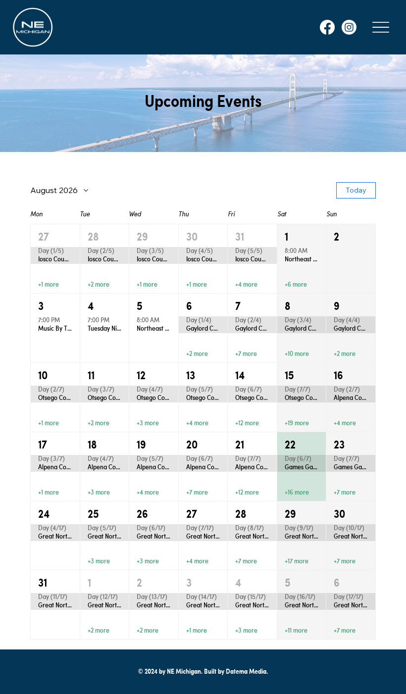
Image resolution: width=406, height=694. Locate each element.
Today (356, 190)
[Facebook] (327, 27)
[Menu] (381, 27)
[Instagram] (349, 27)
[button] (55, 259)
